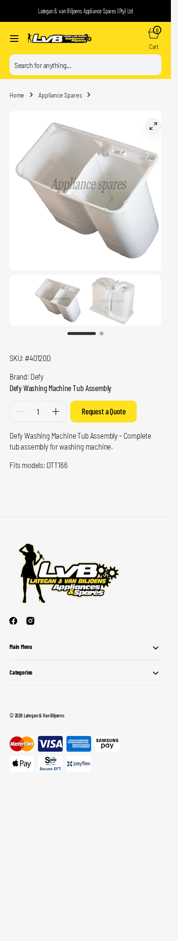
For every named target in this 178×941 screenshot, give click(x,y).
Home (16, 95)
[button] (14, 38)
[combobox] (85, 64)
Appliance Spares (60, 95)
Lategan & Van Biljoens (44, 706)
